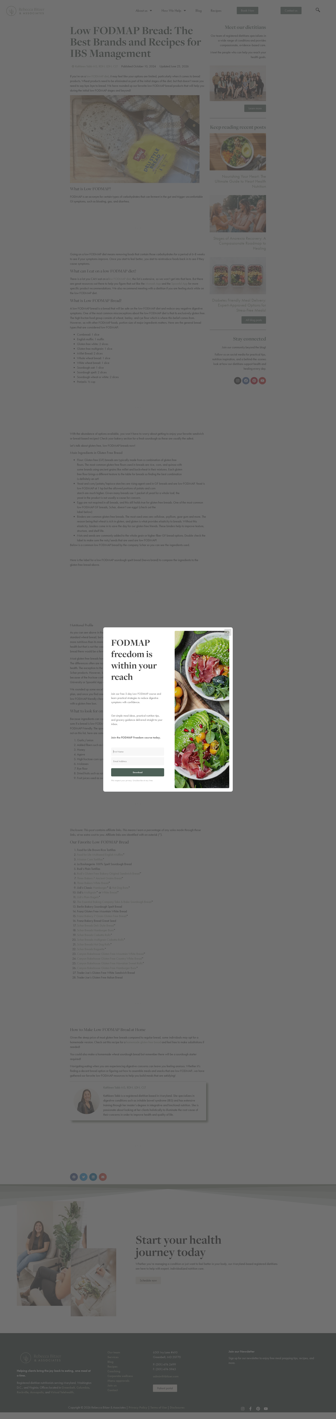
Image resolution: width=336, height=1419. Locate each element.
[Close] (227, 632)
